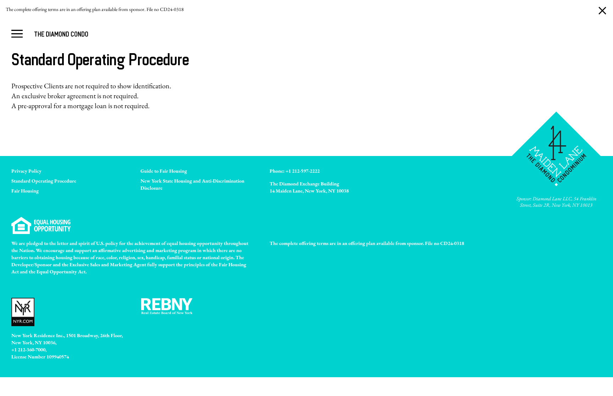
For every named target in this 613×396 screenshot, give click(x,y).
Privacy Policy (26, 171)
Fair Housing (25, 191)
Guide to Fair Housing (163, 171)
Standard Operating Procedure (43, 181)
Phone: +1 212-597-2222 (295, 171)
